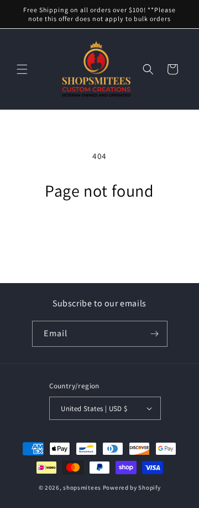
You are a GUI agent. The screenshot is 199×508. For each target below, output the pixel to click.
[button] (22, 69)
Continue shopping (99, 231)
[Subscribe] (155, 334)
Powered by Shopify (132, 487)
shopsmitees (82, 487)
